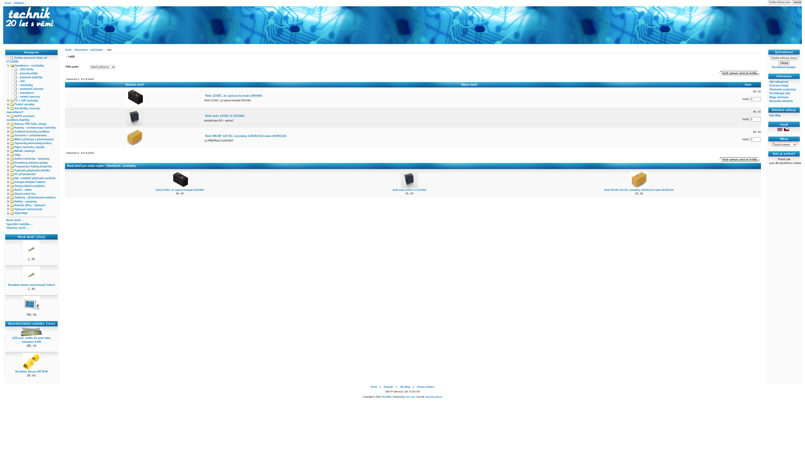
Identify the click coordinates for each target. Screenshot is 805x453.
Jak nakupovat (778, 81)
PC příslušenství (25, 174)
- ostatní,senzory (29, 96)
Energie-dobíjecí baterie (29, 182)
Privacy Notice (425, 386)
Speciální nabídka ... (19, 224)
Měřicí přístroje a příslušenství (34, 139)
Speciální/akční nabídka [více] (31, 323)
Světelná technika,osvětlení (32, 131)
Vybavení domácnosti (28, 209)
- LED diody (26, 69)
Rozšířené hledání (784, 67)
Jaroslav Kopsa (433, 397)
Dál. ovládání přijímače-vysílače (35, 178)
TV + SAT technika (26, 100)
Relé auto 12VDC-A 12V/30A (224, 115)
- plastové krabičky (30, 77)
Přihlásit (19, 3)
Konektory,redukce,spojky (31, 162)
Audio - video (23, 189)
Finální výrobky (24, 104)
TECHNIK (386, 397)
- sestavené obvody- (31, 88)
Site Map (775, 115)
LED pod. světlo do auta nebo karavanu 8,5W (31, 339)
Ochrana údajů (778, 85)
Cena (748, 84)
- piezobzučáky (28, 73)
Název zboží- (469, 84)
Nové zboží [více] (31, 236)
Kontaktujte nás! (779, 93)
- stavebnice (26, 92)
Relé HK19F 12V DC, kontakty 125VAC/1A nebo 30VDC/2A (245, 136)
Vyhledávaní (784, 52)
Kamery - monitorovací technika (35, 127)
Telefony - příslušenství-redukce (35, 197)
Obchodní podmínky (782, 89)
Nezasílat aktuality (781, 101)
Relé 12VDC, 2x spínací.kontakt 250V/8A (233, 95)
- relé (21, 81)
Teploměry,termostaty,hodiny (33, 143)
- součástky (25, 85)
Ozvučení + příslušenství (30, 135)
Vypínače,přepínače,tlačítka (32, 170)
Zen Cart (410, 397)
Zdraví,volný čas (25, 193)
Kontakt (388, 386)
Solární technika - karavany (31, 158)
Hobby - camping (25, 201)
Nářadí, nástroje (24, 150)
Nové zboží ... (15, 220)
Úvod (7, 3)
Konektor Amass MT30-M (31, 371)
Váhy (17, 154)
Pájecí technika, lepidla (29, 147)
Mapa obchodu (779, 97)
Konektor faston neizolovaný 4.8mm (31, 284)
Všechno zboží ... (17, 227)
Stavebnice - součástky (29, 65)
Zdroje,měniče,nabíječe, (29, 185)
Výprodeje (20, 213)
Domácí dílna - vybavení (29, 205)
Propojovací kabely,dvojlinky (33, 166)
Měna (784, 139)
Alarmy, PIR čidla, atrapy (30, 123)
